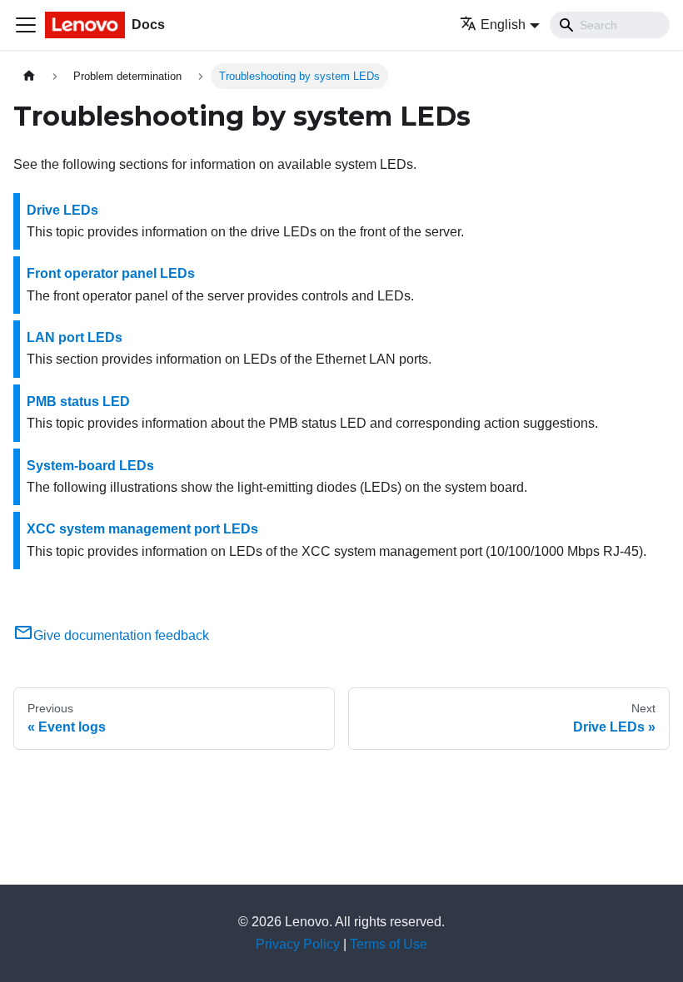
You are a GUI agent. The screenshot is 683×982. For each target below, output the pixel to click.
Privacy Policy (298, 944)
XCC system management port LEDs (142, 529)
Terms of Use (388, 944)
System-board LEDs (90, 466)
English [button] (503, 24)
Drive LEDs (62, 210)
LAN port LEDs (74, 337)
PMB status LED (78, 401)
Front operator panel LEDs (111, 273)
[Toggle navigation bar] (25, 24)
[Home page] (29, 76)
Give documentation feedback (121, 635)
